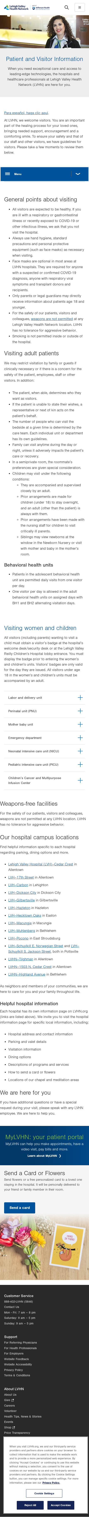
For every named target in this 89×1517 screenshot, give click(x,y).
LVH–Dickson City (22, 893)
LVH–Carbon (18, 885)
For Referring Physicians (20, 1342)
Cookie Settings (44, 1493)
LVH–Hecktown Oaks (24, 916)
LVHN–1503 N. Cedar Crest (30, 967)
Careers (9, 1405)
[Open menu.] (44, 174)
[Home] (27, 7)
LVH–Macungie (20, 923)
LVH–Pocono (18, 938)
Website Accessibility (18, 1364)
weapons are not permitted (52, 319)
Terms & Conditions (17, 1375)
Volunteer (10, 1411)
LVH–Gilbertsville (21, 900)
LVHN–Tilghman (20, 959)
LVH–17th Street (21, 877)
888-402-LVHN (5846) (18, 1301)
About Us (10, 1395)
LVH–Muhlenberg (21, 931)
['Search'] (66, 7)
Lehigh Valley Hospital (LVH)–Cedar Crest (40, 864)
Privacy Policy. (51, 1482)
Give (9, 1400)
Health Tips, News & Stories (22, 1416)
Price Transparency (17, 1433)
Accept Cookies (61, 1505)
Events (8, 1422)
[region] (45, 1475)
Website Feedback (16, 1359)
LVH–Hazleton (19, 908)
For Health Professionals (20, 1348)
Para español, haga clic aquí (26, 113)
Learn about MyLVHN (43, 1156)
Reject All (30, 1505)
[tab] (44, 697)
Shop (9, 1428)
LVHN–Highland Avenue (26, 974)
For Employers (13, 1353)
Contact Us (11, 1307)
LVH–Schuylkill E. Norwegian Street (35, 946)
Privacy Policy (13, 1370)
